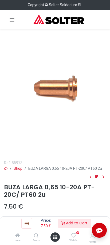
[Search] (36, 236)
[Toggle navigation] (12, 20)
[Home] (17, 236)
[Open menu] (55, 237)
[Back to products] (97, 177)
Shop (18, 168)
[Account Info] (92, 236)
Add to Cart (76, 223)
